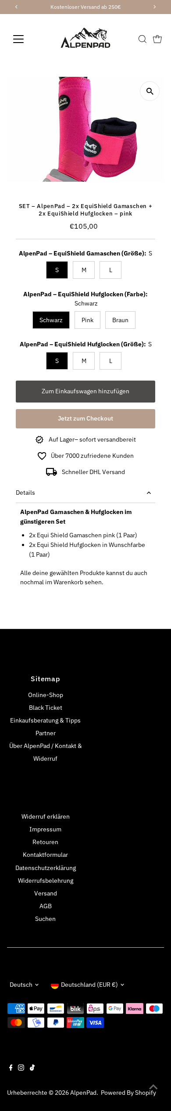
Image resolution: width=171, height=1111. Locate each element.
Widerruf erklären (45, 816)
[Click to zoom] (150, 91)
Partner (46, 733)
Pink (87, 320)
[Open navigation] (25, 39)
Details (25, 492)
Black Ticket (45, 708)
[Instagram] (21, 1068)
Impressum (45, 829)
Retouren (45, 842)
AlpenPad (83, 1093)
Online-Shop (45, 695)
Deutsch (21, 985)
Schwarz (51, 320)
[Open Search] (142, 39)
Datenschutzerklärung (45, 868)
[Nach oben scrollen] (153, 1087)
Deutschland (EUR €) (89, 985)
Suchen (45, 919)
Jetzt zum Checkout (85, 418)
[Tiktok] (32, 1068)
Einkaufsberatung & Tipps (45, 720)
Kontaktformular (45, 855)
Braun (120, 320)
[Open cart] (157, 39)
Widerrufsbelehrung (45, 880)
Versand (45, 893)
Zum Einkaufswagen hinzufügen (85, 391)
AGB (45, 906)
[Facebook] (11, 1068)
